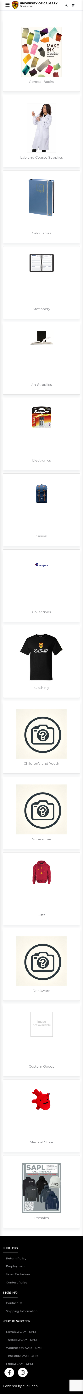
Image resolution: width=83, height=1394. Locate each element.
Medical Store (41, 1142)
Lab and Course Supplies (41, 157)
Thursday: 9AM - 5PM (22, 1355)
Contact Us (14, 1303)
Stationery (41, 309)
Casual (41, 536)
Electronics (41, 460)
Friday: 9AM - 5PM (19, 1364)
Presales (41, 1218)
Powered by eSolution (20, 1386)
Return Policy (16, 1258)
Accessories (41, 839)
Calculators (41, 233)
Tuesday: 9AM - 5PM (21, 1340)
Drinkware (41, 991)
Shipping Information (21, 1311)
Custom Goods (41, 1066)
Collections (41, 612)
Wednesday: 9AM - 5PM (24, 1348)
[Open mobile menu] (7, 5)
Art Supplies (41, 385)
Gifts (41, 915)
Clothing (41, 688)
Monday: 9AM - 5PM (21, 1331)
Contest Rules (16, 1282)
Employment (16, 1266)
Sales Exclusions (18, 1274)
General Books (41, 82)
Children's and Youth (41, 763)
